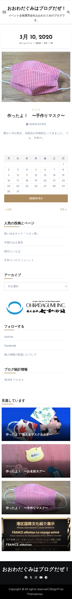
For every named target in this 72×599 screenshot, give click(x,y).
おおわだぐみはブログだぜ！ (36, 8)
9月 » (63, 209)
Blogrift (55, 589)
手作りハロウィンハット (19, 260)
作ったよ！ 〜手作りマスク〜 (36, 116)
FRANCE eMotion (19, 544)
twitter (8, 336)
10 (18, 175)
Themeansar (35, 594)
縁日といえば (12, 251)
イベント (36, 110)
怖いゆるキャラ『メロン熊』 (22, 233)
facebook (10, 345)
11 (27, 175)
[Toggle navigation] (4, 12)
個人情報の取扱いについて (20, 354)
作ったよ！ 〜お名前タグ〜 (25, 471)
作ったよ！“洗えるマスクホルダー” (29, 434)
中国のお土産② (13, 242)
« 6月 (8, 209)
